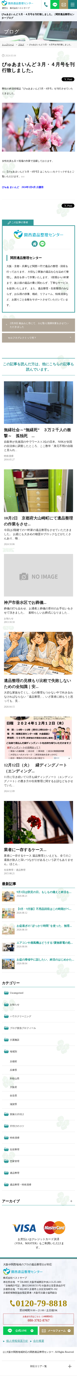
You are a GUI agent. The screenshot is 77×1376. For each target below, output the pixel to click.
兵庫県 (13, 1070)
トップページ (8, 45)
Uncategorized (16, 993)
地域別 (13, 1051)
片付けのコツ (17, 1126)
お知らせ (8, 618)
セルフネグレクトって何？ (22, 337)
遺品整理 (20, 870)
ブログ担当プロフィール (23, 1028)
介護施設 (14, 1039)
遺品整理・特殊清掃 (20, 1184)
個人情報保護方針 (17, 1340)
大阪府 (13, 1087)
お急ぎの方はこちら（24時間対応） (38, 1318)
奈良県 (13, 1095)
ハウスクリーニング (20, 1016)
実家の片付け (17, 1114)
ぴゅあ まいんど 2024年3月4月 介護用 (22, 187)
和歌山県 (14, 1078)
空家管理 (14, 1161)
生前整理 (8, 870)
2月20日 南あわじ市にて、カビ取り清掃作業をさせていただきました (39, 325)
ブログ (21, 45)
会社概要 (38, 1340)
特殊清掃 (8, 456)
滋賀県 (13, 1104)
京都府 (13, 1061)
